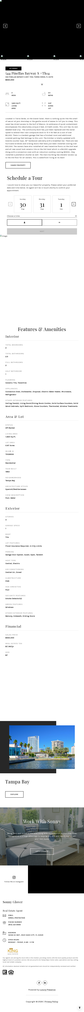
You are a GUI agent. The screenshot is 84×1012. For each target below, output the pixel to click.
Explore (14, 794)
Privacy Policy (51, 1001)
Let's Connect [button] (42, 851)
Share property (18, 165)
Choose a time (13, 216)
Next (42, 231)
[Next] (74, 204)
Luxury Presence (48, 990)
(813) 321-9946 (14, 924)
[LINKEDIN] (45, 983)
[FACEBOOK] (39, 983)
